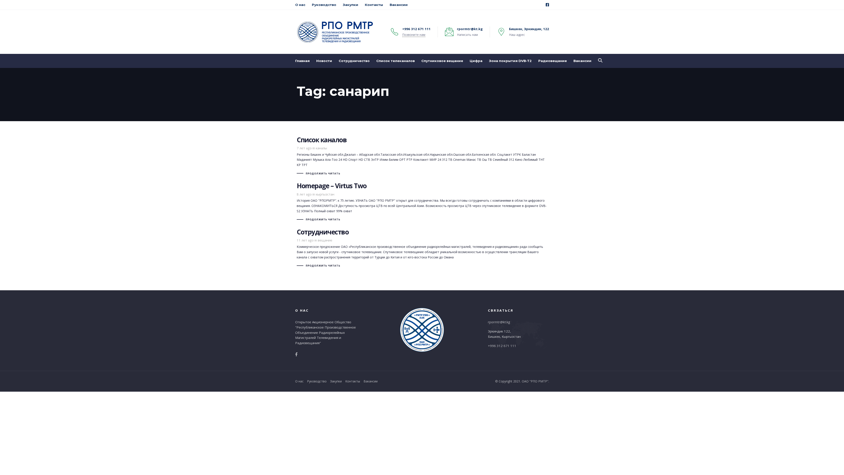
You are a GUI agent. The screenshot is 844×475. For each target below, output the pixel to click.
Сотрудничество (422, 248)
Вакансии (371, 381)
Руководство (317, 381)
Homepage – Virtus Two (422, 202)
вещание (325, 240)
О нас (299, 381)
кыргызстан (325, 194)
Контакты (352, 381)
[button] (600, 60)
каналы (321, 148)
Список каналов (422, 156)
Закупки (336, 381)
